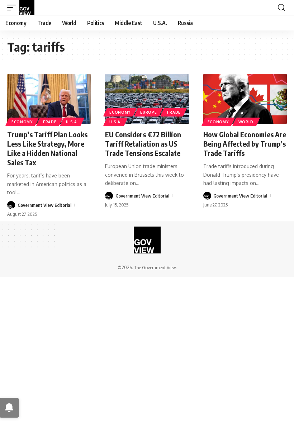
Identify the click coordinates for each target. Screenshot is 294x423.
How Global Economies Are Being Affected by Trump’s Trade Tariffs (244, 143)
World (246, 122)
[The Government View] (26, 7)
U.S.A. (72, 122)
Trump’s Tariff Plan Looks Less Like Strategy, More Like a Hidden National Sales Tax (47, 148)
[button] (13, 7)
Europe (148, 112)
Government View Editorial (44, 205)
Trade (49, 122)
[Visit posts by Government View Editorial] (11, 205)
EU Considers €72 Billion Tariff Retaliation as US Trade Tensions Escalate (143, 143)
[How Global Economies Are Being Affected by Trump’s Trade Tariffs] (245, 99)
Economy (22, 122)
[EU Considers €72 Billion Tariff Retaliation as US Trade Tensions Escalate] (147, 99)
